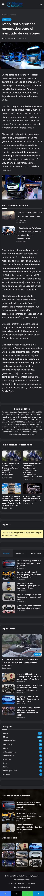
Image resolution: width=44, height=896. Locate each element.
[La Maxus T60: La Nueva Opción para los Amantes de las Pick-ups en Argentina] (8, 677)
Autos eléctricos (9, 741)
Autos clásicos (8, 756)
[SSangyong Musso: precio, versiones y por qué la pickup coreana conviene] (22, 863)
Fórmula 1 (6, 767)
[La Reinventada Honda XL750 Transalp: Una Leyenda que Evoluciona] (8, 215)
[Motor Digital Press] (15, 4)
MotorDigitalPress (10, 771)
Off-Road (6, 774)
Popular (6, 553)
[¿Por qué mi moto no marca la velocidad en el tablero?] (8, 609)
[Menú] (3, 5)
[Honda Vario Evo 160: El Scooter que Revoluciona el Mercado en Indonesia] (8, 863)
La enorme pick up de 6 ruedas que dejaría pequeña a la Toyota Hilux (29, 574)
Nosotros (12, 883)
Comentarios (35, 553)
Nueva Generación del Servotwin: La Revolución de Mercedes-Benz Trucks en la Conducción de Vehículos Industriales (32, 470)
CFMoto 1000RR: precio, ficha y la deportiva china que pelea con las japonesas (29, 687)
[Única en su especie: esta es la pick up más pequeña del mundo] (8, 597)
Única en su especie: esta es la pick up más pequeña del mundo (29, 597)
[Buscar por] (41, 5)
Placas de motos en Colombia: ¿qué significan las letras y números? (28, 585)
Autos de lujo (8, 744)
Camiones (12, 15)
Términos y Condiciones (26, 883)
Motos (5, 737)
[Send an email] (14, 39)
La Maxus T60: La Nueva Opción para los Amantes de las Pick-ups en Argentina (29, 676)
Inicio (5, 15)
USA (5, 763)
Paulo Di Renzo (9, 39)
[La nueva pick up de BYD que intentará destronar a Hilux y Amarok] (8, 564)
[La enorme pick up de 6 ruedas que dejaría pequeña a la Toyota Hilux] (8, 575)
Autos (5, 733)
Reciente (20, 553)
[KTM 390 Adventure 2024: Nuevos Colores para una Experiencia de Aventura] (8, 846)
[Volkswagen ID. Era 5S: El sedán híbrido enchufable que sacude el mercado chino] (22, 855)
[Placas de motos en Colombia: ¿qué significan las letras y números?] (8, 586)
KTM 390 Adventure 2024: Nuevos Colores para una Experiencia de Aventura (20, 662)
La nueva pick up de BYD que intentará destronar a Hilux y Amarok (29, 563)
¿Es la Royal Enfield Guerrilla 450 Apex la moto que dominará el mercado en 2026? (28, 711)
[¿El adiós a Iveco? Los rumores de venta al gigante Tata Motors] (32, 488)
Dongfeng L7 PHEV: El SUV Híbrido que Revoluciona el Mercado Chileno (28, 699)
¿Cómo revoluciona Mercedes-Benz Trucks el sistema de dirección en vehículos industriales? (10, 469)
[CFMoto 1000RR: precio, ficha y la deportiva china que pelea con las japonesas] (8, 688)
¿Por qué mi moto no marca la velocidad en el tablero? (29, 607)
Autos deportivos (9, 752)
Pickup (5, 748)
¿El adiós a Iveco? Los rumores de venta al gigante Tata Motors (32, 498)
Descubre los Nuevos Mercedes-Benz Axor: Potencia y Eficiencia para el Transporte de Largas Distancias (11, 500)
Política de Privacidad (22, 887)
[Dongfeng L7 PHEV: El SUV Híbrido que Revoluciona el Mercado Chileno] (8, 699)
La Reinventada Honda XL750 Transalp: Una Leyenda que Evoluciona (29, 216)
